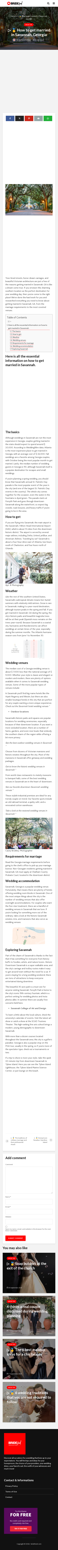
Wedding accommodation (23, 346)
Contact (8, 1497)
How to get (17, 334)
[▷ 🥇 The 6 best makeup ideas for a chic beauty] (29, 1359)
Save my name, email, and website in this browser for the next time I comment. (28, 1229)
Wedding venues (19, 340)
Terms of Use (11, 1491)
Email (8, 1207)
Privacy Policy (11, 1486)
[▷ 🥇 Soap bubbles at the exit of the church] (29, 1272)
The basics (16, 331)
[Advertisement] (29, 81)
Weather (16, 337)
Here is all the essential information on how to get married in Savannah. (27, 326)
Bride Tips (28, 25)
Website (8, 1217)
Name (8, 1197)
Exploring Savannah (20, 349)
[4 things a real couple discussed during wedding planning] (29, 1316)
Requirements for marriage (23, 343)
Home (13, 16)
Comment (9, 1164)
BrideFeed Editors (23, 40)
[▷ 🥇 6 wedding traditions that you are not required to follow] (29, 1402)
